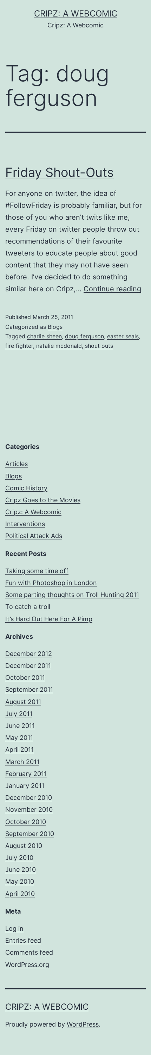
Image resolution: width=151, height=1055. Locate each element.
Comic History (26, 488)
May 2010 (19, 881)
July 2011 (18, 713)
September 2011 (29, 689)
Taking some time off (36, 571)
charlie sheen (44, 336)
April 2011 (19, 749)
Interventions (25, 524)
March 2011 (22, 761)
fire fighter (19, 345)
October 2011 (25, 677)
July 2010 (19, 857)
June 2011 (20, 725)
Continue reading (112, 289)
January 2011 (24, 785)
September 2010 (29, 833)
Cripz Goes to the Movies (42, 500)
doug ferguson (84, 336)
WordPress (83, 1024)
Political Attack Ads (33, 535)
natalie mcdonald (59, 345)
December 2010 (28, 797)
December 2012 (28, 653)
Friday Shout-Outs (59, 172)
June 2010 (20, 869)
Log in (14, 928)
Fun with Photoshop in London (51, 582)
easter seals (123, 336)
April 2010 (20, 893)
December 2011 (28, 665)
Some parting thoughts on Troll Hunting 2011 (72, 594)
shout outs (99, 345)
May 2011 (19, 737)
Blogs (55, 326)
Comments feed (29, 952)
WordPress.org (27, 964)
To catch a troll (27, 606)
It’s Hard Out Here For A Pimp (48, 619)
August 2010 (23, 845)
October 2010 (25, 821)
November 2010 (29, 809)
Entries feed (23, 940)
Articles (16, 463)
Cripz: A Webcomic (75, 13)
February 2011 (26, 773)
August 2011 (23, 701)
